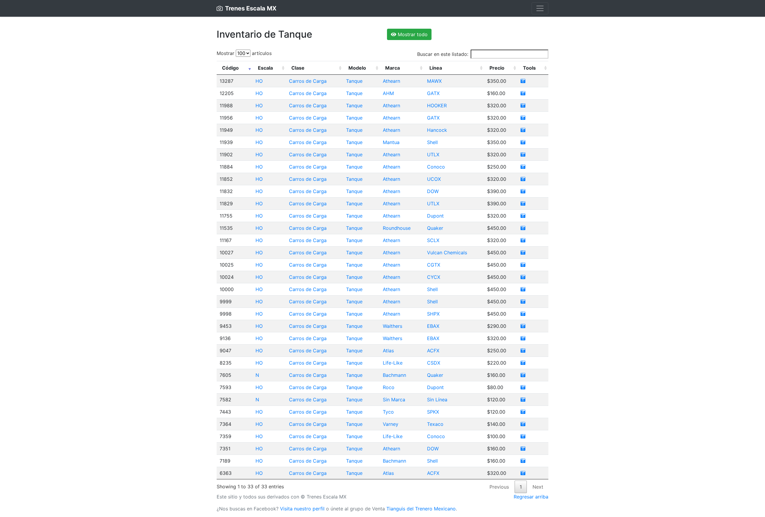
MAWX (434, 81)
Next (538, 487)
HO (259, 81)
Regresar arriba (531, 497)
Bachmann (394, 375)
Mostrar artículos (244, 53)
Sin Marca (394, 400)
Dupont (435, 216)
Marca (392, 68)
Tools (529, 68)
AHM (388, 93)
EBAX (433, 326)
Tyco (388, 412)
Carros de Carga (308, 81)
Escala (265, 68)
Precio (496, 68)
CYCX (433, 277)
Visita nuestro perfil (302, 509)
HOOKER (437, 105)
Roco (388, 387)
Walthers (392, 326)
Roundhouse (397, 228)
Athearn (391, 81)
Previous (499, 487)
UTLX (433, 154)
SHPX (433, 314)
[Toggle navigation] (540, 8)
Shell (432, 142)
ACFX (433, 351)
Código (230, 68)
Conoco (436, 167)
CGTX (433, 265)
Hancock (437, 130)
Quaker (435, 228)
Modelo (357, 68)
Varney (390, 424)
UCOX (434, 179)
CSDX (433, 363)
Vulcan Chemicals (447, 253)
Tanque (354, 81)
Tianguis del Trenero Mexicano (421, 509)
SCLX (433, 240)
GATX (433, 93)
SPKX (433, 412)
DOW (433, 191)
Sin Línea (437, 400)
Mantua (391, 142)
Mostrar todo (412, 34)
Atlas (388, 351)
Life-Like (393, 363)
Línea (435, 68)
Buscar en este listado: (442, 54)
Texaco (435, 424)
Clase (298, 68)
